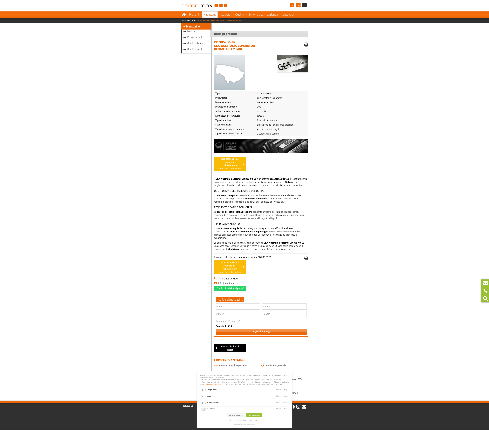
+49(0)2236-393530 (228, 278)
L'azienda (272, 14)
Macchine (192, 31)
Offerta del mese (195, 43)
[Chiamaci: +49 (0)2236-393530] (485, 291)
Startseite (184, 14)
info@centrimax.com (228, 283)
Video (209, 396)
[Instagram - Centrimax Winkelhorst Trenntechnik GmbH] (298, 406)
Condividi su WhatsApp (228, 288)
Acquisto (225, 14)
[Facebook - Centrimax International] (292, 407)
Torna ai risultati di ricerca (230, 348)
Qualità (239, 14)
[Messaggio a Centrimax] (485, 283)
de (292, 5)
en (298, 5)
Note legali (188, 405)
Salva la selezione (236, 415)
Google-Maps (212, 390)
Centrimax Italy (187, 20)
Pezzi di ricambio (195, 37)
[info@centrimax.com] (304, 406)
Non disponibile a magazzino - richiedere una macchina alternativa (230, 164)
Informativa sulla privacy (248, 424)
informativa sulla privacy (213, 384)
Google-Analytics (213, 402)
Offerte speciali (194, 49)
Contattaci (287, 14)
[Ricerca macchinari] (485, 298)
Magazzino (209, 14)
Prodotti (194, 14)
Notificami (261, 332)
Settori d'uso (255, 14)
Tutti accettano (254, 415)
